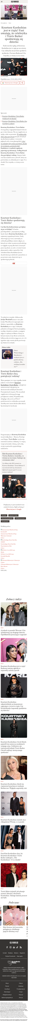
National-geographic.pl (7, 997)
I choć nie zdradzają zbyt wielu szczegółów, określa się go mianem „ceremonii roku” (14, 143)
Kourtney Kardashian (7, 518)
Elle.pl (7, 983)
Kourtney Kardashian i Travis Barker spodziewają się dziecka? (13, 117)
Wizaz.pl (21, 994)
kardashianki (5, 521)
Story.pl (21, 997)
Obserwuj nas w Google (11, 83)
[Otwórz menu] (2, 2)
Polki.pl (21, 983)
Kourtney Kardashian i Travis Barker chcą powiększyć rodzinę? (14, 122)
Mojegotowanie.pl (7, 994)
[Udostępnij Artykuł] (22, 82)
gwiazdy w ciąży (13, 515)
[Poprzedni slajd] (1, 915)
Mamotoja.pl (7, 992)
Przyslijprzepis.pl (21, 989)
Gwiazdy (4, 515)
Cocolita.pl (7, 989)
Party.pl (7, 986)
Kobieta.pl (20, 986)
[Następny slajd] (26, 915)
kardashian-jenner (20, 518)
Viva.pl (20, 992)
